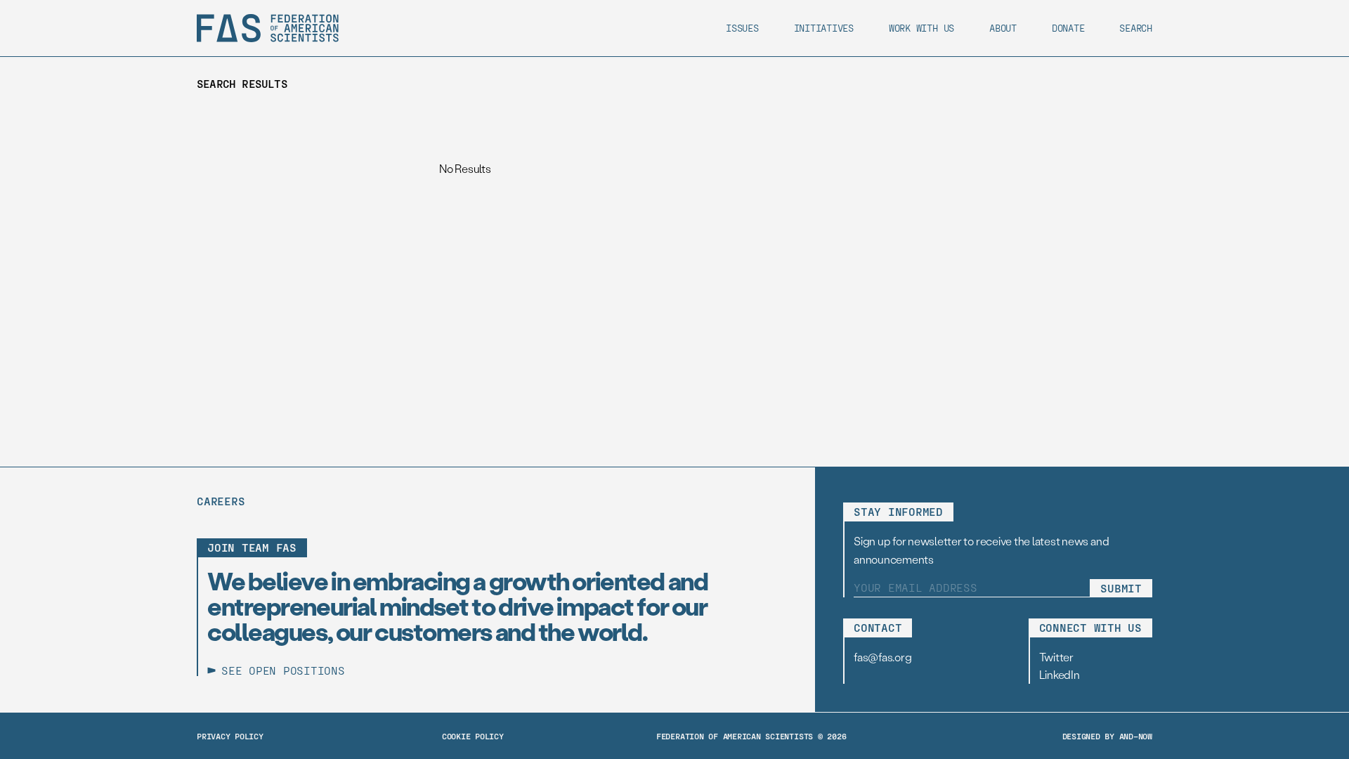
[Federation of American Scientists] (268, 28)
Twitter (1056, 656)
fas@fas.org (882, 656)
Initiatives (824, 28)
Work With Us (921, 28)
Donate (1068, 28)
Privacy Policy (230, 736)
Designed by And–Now (1107, 736)
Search (1135, 28)
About (1003, 28)
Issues (742, 28)
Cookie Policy (473, 736)
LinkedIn (1059, 674)
